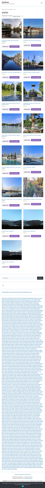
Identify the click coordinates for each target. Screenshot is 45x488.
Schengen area (27, 436)
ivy (11, 384)
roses (39, 428)
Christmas (12, 330)
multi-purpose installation (32, 397)
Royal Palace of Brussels (35, 431)
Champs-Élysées (38, 327)
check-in (7, 330)
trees (21, 458)
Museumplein (24, 400)
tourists (29, 452)
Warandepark (16, 466)
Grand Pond (13, 369)
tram (3, 455)
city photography (38, 332)
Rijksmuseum (30, 427)
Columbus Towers (37, 336)
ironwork (8, 384)
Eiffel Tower (25, 347)
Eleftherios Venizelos (16, 348)
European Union (23, 356)
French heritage (18, 362)
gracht (29, 368)
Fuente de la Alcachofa (34, 362)
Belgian (8, 316)
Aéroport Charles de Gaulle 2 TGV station (27, 299)
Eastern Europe (9, 347)
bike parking (20, 317)
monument (23, 394)
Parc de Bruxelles (38, 409)
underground (31, 458)
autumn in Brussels (17, 311)
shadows (38, 437)
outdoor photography (14, 406)
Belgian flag (12, 316)
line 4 (9, 388)
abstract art (36, 298)
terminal (17, 451)
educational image (17, 347)
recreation (4, 425)
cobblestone (38, 335)
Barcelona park (10, 314)
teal (8, 451)
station (3, 445)
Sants (35, 434)
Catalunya (9, 327)
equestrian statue (25, 350)
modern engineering (18, 393)
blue (17, 319)
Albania (3, 292)
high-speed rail (10, 375)
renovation (32, 425)
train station (30, 454)
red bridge (17, 425)
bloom (14, 319)
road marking (16, 428)
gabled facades (21, 363)
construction (5, 339)
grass (25, 369)
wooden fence (35, 467)
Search (40, 278)
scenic (7, 436)
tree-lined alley (16, 458)
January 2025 (15, 384)
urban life (40, 460)
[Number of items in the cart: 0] (3, 285)
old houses (18, 405)
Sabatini (11, 434)
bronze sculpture (35, 320)
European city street (20, 353)
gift (9, 366)
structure (12, 448)
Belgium (7, 292)
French (13, 362)
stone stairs (10, 446)
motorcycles (4, 397)
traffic (16, 454)
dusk (16, 345)
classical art (39, 333)
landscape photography (7, 387)
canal (25, 325)
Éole (20, 350)
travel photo (38, 457)
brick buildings (5, 320)
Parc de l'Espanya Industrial (17, 411)
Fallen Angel (38, 357)
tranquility (16, 455)
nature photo (19, 402)
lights (6, 388)
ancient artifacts (36, 304)
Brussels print (32, 322)
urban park (10, 461)
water (26, 466)
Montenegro (20, 292)
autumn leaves (32, 311)
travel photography (6, 458)
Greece (15, 292)
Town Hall (4, 454)
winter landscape (28, 467)
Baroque (21, 314)
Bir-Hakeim (26, 317)
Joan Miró (28, 384)
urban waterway (39, 461)
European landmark (19, 354)
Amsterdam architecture (33, 302)
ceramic (27, 327)
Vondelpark (14, 464)
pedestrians (37, 415)
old (9, 405)
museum (17, 399)
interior (15, 382)
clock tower (28, 335)
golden (41, 366)
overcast (41, 406)
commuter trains (15, 338)
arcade (15, 307)
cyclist (20, 342)
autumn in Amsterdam (7, 311)
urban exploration (25, 460)
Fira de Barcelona (8, 360)
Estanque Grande (6, 351)
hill (22, 375)
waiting (24, 464)
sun (23, 448)
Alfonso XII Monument (16, 302)
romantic (25, 428)
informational (38, 381)
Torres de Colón (35, 451)
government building (23, 368)
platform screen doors (33, 418)
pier (32, 417)
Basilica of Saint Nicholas (29, 314)
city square (4, 333)
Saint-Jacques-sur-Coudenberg (25, 434)
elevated (27, 348)
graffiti (33, 368)
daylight (26, 342)
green (29, 371)
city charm (13, 332)
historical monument (27, 378)
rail (2, 424)
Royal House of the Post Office (9, 431)
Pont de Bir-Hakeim (35, 419)
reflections (27, 425)
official (6, 405)
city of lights (26, 332)
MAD (22, 388)
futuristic (15, 363)
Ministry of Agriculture (27, 391)
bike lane (15, 317)
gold (39, 366)
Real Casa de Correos (27, 424)
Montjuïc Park (17, 394)
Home (3, 9)
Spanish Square (27, 442)
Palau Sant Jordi (13, 409)
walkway (35, 464)
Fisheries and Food (17, 360)
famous (9, 359)
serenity (34, 437)
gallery (9, 365)
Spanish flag (6, 442)
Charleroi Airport (5, 329)
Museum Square (17, 400)
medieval (19, 390)
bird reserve (32, 317)
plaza (40, 418)
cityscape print (19, 333)
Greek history (17, 371)
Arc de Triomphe (9, 307)
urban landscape (34, 460)
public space (34, 421)
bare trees (16, 314)
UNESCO (36, 458)
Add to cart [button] (5, 46)
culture (3, 342)
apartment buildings (35, 305)
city (9, 332)
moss (34, 396)
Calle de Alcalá (12, 325)
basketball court (39, 314)
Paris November (36, 411)
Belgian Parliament (20, 316)
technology (11, 451)
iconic (3, 381)
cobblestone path (6, 336)
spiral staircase (34, 442)
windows (18, 467)
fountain (35, 360)
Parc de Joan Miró (6, 411)
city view (9, 333)
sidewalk (23, 439)
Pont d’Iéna (27, 419)
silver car (33, 439)
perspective (8, 417)
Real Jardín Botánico (37, 424)
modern (37, 391)
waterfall (30, 466)
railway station (10, 424)
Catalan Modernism (31, 326)
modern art (10, 393)
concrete (27, 338)
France (11, 292)
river (35, 427)
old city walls (13, 405)
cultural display (23, 341)
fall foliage (24, 357)
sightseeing (28, 439)
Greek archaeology (9, 371)
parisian (6, 412)
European (21, 351)
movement (15, 397)
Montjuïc (12, 394)
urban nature (5, 461)
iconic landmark (15, 381)
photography (14, 417)
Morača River (22, 396)
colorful (24, 336)
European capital (38, 351)
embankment (5, 350)
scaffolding (39, 434)
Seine (7, 437)
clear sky (21, 335)
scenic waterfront (19, 436)
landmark (32, 385)
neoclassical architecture (34, 402)
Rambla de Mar (17, 424)
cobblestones (13, 336)
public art (28, 421)
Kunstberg (17, 385)
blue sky (20, 319)
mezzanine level (9, 391)
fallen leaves (5, 359)
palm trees (19, 409)
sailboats (16, 434)
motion (37, 396)
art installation (11, 308)
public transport (5, 422)
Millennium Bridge (17, 391)
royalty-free (18, 433)
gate (27, 365)
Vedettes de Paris (21, 463)
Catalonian (4, 327)
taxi (6, 451)
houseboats (37, 379)
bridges (19, 320)
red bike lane (12, 425)
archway (4, 308)
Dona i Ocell (4, 345)
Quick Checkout (14, 46)
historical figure (18, 378)
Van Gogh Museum (12, 463)
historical (35, 376)
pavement (37, 414)
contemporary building (20, 339)
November (22, 403)
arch (18, 307)
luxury (12, 388)
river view (38, 427)
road (12, 428)
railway (5, 424)
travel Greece (32, 457)
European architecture (29, 351)
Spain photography (14, 440)
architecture (40, 307)
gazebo (34, 365)
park (27, 412)
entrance (17, 350)
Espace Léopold (38, 350)
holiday (3, 379)
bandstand (34, 313)
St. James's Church (33, 443)
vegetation (28, 463)
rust (5, 434)
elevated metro (33, 348)
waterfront (34, 466)
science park (34, 436)
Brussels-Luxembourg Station (13, 323)
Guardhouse (24, 372)
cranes (32, 339)
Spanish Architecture (34, 440)
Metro (36, 390)
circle (7, 332)
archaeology (34, 307)
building (30, 323)
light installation (31, 387)
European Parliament (7, 356)
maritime (14, 390)
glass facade (20, 366)
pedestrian (15, 415)
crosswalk (36, 339)
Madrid (25, 388)
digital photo (27, 344)
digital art (13, 344)
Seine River (12, 437)
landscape (37, 385)
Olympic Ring (29, 405)
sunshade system (20, 449)
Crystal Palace (5, 341)
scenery (3, 436)
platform (26, 418)
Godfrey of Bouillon (32, 366)
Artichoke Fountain (25, 308)
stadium (40, 443)
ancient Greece (5, 305)
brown (6, 322)
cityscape (14, 333)
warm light (22, 466)
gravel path (33, 369)
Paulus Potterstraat (24, 414)
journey (33, 384)
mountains (10, 397)
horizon (17, 379)
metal (29, 390)
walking (30, 464)
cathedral (14, 327)
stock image (21, 445)
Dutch (18, 345)
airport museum (33, 301)
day (23, 342)
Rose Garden (35, 428)
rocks (21, 428)
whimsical (4, 467)
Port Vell (11, 421)
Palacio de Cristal (28, 408)
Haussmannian (34, 372)
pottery (15, 421)
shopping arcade (17, 439)
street (14, 446)
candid (34, 325)
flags (25, 360)
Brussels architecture (17, 322)
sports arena (5, 443)
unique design (14, 460)
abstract (31, 298)
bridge (15, 320)
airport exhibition (25, 301)
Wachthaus (19, 464)
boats (31, 319)
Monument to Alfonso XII (32, 394)
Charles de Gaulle (28, 329)
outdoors (36, 406)
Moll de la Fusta (33, 393)
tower (33, 452)
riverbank (4, 428)
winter (22, 467)
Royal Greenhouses (36, 430)
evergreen (33, 356)
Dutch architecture (24, 345)
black (36, 317)
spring (9, 443)
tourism (14, 452)
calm (17, 325)
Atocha (20, 310)
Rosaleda (29, 428)
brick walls (11, 320)
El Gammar (39, 347)
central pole (22, 327)
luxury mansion (17, 388)
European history (11, 354)
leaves (20, 387)
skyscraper (4, 440)
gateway (31, 365)
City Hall (18, 332)
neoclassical (25, 402)
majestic (38, 388)
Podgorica (19, 419)
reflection (22, 425)
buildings (35, 323)
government (15, 368)
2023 (18, 298)
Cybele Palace (8, 342)
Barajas (39, 313)
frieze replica (26, 362)
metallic (33, 390)
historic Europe (21, 376)
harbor (28, 372)
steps (17, 445)
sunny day (10, 449)
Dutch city (31, 345)
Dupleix (12, 345)
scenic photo (12, 436)
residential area (11, 427)
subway (16, 448)
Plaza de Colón (13, 419)
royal (9, 430)
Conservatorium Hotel (34, 338)
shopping (11, 439)
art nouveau (17, 308)
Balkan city (25, 313)
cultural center (16, 341)
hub (42, 379)
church (27, 330)
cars (9, 326)
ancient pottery (12, 305)
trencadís (25, 458)
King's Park (11, 385)
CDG (18, 327)
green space (7, 372)
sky (37, 439)
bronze (23, 320)
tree (12, 458)
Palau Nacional (5, 409)
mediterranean (24, 390)
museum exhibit (31, 399)
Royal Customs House (27, 430)
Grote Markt (18, 372)
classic (30, 333)
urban (19, 460)
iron (31, 382)
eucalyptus (12, 351)
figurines (35, 359)
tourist (17, 452)
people (3, 417)
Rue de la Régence (25, 433)
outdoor (7, 406)
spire (39, 442)
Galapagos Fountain (30, 363)
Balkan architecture (17, 313)
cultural (10, 341)
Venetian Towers (35, 463)
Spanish (27, 440)
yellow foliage (13, 468)
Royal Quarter (5, 433)
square (12, 443)
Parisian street (22, 412)
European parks (35, 354)
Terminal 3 (26, 451)
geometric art (5, 366)
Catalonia (38, 326)
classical (34, 333)
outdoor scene (22, 406)
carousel (6, 326)
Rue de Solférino (34, 433)
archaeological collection (25, 307)
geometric (39, 365)
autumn (41, 310)
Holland (7, 379)
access (40, 298)
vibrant (3, 464)
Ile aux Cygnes (30, 381)
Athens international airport (11, 310)
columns (4, 338)
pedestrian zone (31, 415)
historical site (36, 378)
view (6, 464)
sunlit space (31, 448)
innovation (10, 382)
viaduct (41, 463)
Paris (25, 411)
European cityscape (30, 353)
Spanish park (20, 442)
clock (24, 335)
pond (23, 419)
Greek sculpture (24, 371)
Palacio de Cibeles (19, 408)
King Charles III (38, 384)
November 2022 (35, 403)
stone (40, 445)
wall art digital (5, 466)
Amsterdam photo (19, 304)
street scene (39, 446)
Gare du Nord (22, 365)
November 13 (28, 403)
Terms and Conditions (19, 474)
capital (37, 325)
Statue (6, 445)
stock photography (34, 445)
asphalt (35, 308)
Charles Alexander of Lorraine (17, 329)
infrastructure (5, 382)
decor (34, 342)
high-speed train (18, 375)
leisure (23, 387)
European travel (15, 356)
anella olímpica (20, 305)
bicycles (11, 317)
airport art (4, 301)
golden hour (4, 368)
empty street (11, 350)
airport (38, 299)
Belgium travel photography (35, 316)
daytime (30, 342)
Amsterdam (24, 302)
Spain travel (22, 440)
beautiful (4, 316)
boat (24, 319)
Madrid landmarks (32, 388)
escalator (32, 350)
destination (4, 344)
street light (24, 446)
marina (10, 390)
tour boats (10, 452)
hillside (25, 375)
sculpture (4, 437)
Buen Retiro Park (24, 323)
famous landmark (16, 359)
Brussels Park (26, 322)
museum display (23, 399)
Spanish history (13, 442)
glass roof (25, 366)
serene (30, 437)
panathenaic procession (28, 409)
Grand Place (7, 369)
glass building (13, 366)
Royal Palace (26, 431)
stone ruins (4, 446)
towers (36, 452)
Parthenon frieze (32, 412)
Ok (22, 486)
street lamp (18, 446)
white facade (13, 467)
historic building (5, 376)
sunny (35, 448)
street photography (31, 446)
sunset (14, 449)
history (40, 378)
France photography (6, 362)
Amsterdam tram (28, 304)
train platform (23, 454)
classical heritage (14, 335)
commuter (8, 338)
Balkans (30, 313)
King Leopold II (5, 385)
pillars (35, 417)
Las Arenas (15, 387)
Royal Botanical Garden (15, 430)
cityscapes (25, 333)
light (26, 387)
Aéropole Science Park (11, 299)
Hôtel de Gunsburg (23, 379)
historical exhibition (10, 378)
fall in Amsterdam (31, 357)
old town (24, 405)
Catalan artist (23, 326)
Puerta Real (29, 422)
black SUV (40, 317)
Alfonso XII (8, 302)
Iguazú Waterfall (23, 381)
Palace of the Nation (10, 408)
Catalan (18, 326)
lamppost (28, 385)
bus (38, 323)
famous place (23, 359)
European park (28, 354)
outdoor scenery (30, 406)
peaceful (4, 415)
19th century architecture (8, 298)
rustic (8, 434)
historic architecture (35, 375)
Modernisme (26, 393)
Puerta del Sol (23, 422)
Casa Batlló (13, 326)
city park (32, 332)
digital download (19, 344)
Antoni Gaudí (27, 305)
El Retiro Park (8, 348)
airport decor (18, 301)
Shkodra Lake (5, 439)
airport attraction (11, 301)
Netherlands (26, 292)
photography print (21, 417)
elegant (23, 348)
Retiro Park (17, 427)
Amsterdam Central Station (8, 304)
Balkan (11, 313)
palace (3, 408)
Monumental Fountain (13, 396)
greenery (13, 372)
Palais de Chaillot (37, 408)
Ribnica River (24, 427)
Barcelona (4, 314)
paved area (32, 414)
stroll (8, 448)
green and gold (34, 371)
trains (39, 454)
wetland (39, 466)
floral (28, 360)
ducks (9, 345)
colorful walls (29, 336)
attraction (31, 310)
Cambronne (21, 325)
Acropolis (4, 299)
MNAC (33, 391)
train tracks (35, 454)
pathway (18, 414)
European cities (5, 353)
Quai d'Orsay (35, 422)
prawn (18, 421)
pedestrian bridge (22, 415)
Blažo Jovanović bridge (7, 319)
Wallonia (11, 466)
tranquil (11, 455)
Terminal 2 (21, 451)
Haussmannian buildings (7, 374)
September (17, 437)
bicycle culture (5, 317)
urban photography (18, 461)
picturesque (28, 417)
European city (12, 353)
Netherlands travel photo (14, 403)
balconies (7, 313)
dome (40, 344)
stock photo (27, 445)
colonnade (19, 336)
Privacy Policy (27, 474)
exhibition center (8, 357)
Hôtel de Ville (31, 379)
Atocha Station (25, 310)
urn (2, 463)
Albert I (3, 302)
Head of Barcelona (18, 374)
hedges (24, 374)
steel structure (12, 445)
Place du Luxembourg (12, 418)
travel (8, 457)
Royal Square (12, 433)
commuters (21, 338)
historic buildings (13, 376)
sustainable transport (30, 449)
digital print (32, 344)
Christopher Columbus (20, 330)
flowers (31, 360)
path (14, 414)
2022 (15, 298)
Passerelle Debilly (9, 414)
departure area (39, 342)
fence (28, 359)
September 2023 (24, 437)
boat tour (27, 319)
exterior (14, 357)
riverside (8, 428)
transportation (26, 455)
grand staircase (20, 369)
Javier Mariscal (22, 384)
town (39, 452)
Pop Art (7, 421)
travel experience (20, 457)
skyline (39, 439)
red (7, 425)
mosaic (30, 396)
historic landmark (29, 376)
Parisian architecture (13, 412)
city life (21, 332)
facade (18, 357)
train (19, 454)
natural (29, 400)
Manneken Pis (5, 390)
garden (13, 365)
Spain (30, 292)
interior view (27, 382)
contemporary (11, 339)
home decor (12, 379)
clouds (32, 335)
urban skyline (32, 461)
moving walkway (22, 397)
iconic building (8, 381)
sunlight (26, 448)
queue (40, 422)
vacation (6, 463)
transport (21, 455)
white (8, 467)
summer (20, 448)
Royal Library (20, 431)
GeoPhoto (5, 2)
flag (23, 360)
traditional (12, 454)
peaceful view (9, 415)
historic (29, 375)
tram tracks (7, 455)
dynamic (4, 347)
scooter (39, 436)
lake (24, 385)
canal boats (30, 325)
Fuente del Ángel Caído (7, 363)
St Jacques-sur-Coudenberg (21, 443)
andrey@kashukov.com (27, 478)
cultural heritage (39, 341)
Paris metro (29, 411)
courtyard (27, 339)
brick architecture (37, 319)
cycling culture (15, 342)
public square (40, 421)
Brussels (10, 322)
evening (29, 356)
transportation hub (34, 455)
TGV (30, 451)
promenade (23, 421)
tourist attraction (24, 452)
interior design (20, 382)
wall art (41, 464)
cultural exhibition (31, 341)
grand (36, 368)
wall (38, 464)
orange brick (35, 405)
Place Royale (21, 418)
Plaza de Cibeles (6, 419)
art (6, 308)
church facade (32, 330)
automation (36, 310)
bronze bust (28, 320)
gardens (17, 365)
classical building (6, 335)
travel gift (26, 457)
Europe (17, 351)
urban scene (26, 461)
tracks (8, 454)
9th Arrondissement (24, 298)
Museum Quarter (9, 400)
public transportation (14, 422)
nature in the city (12, 402)
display (37, 344)
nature (33, 400)
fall (20, 357)
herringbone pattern (35, 374)
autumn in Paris (25, 311)
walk (27, 464)
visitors (9, 464)
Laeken (21, 385)
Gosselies (10, 368)
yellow (8, 468)
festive (31, 359)
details (8, 344)
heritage (28, 374)
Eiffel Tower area (32, 347)
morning (27, 396)
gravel (28, 369)
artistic (31, 308)
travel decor (13, 457)
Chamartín (31, 327)
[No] (43, 484)
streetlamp (4, 448)
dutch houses (37, 345)
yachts (5, 468)
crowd (40, 339)
